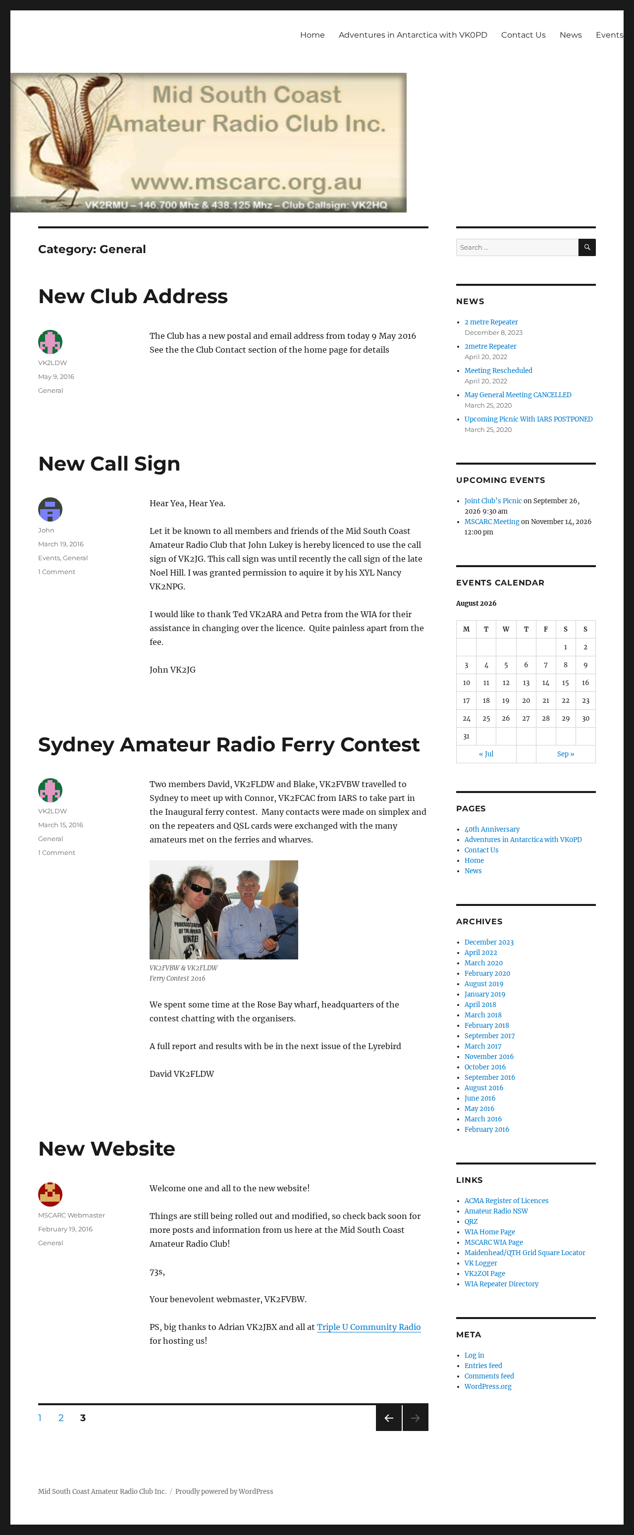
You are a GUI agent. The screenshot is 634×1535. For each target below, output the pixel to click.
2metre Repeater (491, 346)
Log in (474, 1355)
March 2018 (483, 1015)
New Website (106, 1148)
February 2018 (487, 1025)
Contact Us (523, 35)
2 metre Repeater (491, 322)
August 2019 (484, 984)
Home (312, 35)
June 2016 (480, 1098)
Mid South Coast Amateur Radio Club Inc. (102, 1491)
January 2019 (485, 994)
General (50, 390)
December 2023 (489, 942)
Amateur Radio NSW (496, 1211)
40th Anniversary (492, 829)
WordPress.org (488, 1386)
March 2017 (483, 1046)
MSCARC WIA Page (494, 1242)
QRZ (471, 1221)
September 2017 (490, 1036)
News (571, 35)
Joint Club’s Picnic (493, 501)
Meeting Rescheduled (498, 371)
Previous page (388, 1430)
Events (610, 35)
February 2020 (487, 973)
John (46, 530)
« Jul (486, 754)
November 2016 (489, 1057)
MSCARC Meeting (492, 522)
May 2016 (480, 1109)
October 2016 (485, 1067)
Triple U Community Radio (369, 1327)
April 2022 (481, 953)
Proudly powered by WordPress (224, 1491)
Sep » (566, 754)
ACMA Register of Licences (507, 1201)
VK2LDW (52, 363)
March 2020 (484, 963)
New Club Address (133, 296)
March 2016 (483, 1119)
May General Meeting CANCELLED (518, 395)
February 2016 (487, 1129)
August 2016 (484, 1088)
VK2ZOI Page (485, 1274)
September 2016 (490, 1077)
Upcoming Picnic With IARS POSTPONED (529, 419)
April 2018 (480, 1005)
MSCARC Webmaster (71, 1215)
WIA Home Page (490, 1232)
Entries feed (483, 1366)
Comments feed (489, 1376)
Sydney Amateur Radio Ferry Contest (229, 744)
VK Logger (481, 1263)
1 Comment (56, 572)
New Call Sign (109, 463)
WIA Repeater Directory (501, 1284)
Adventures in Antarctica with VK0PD (413, 35)
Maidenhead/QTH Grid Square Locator (525, 1253)
